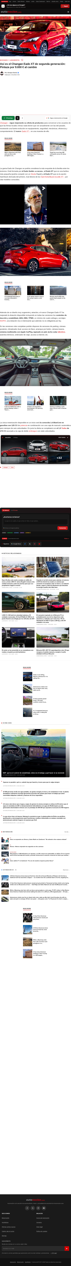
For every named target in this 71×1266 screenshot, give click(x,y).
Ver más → (67, 831)
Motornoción (5, 1218)
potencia (23, 425)
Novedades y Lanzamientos (10, 60)
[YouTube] (44, 1208)
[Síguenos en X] (30, 544)
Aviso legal (39, 1227)
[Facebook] (27, 1208)
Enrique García (12, 72)
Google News (17, 544)
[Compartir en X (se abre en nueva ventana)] (17, 118)
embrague (33, 431)
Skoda (33, 174)
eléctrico (61, 332)
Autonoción (13, 1262)
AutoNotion (5, 1222)
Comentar (62, 528)
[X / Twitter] (33, 1208)
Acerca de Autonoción (42, 1218)
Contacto (39, 1222)
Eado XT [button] (25, 131)
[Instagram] (38, 1208)
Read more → (66, 869)
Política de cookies (41, 1231)
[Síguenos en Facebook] (25, 544)
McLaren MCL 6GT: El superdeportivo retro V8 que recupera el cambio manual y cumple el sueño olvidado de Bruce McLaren (52, 652)
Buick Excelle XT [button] (56, 177)
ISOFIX (3, 321)
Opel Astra (45, 177)
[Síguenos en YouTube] (39, 544)
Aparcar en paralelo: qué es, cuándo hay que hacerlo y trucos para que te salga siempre (31, 782)
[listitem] (14, 452)
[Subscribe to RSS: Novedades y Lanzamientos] (22, 60)
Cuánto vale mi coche (8, 1231)
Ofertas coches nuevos (8, 1227)
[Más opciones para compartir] (22, 118)
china (12, 467)
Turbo (63, 428)
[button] (63, 437)
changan (5, 467)
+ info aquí (54, 1253)
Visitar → (66, 538)
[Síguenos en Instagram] (35, 544)
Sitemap (4, 1235)
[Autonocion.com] (11, 11)
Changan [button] (4, 123)
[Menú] (69, 12)
